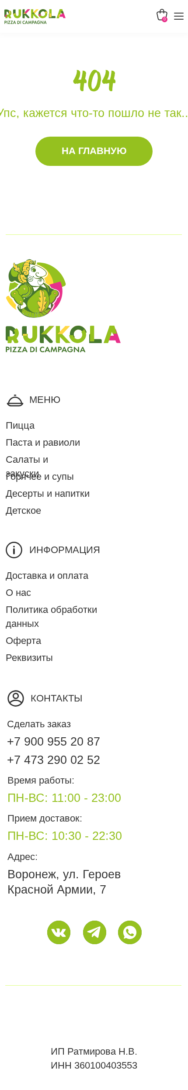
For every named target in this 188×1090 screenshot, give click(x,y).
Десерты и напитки (48, 493)
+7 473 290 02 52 (53, 760)
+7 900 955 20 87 (53, 741)
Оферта (23, 641)
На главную (94, 151)
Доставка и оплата (47, 576)
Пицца (20, 425)
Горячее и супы (40, 476)
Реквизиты (29, 658)
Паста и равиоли (43, 442)
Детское (23, 510)
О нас (18, 593)
